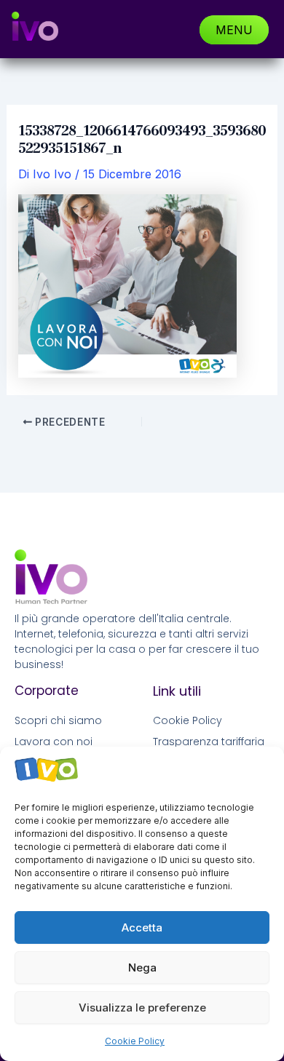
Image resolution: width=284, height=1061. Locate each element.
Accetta (142, 927)
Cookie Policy (135, 1041)
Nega (142, 967)
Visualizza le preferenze (142, 1007)
